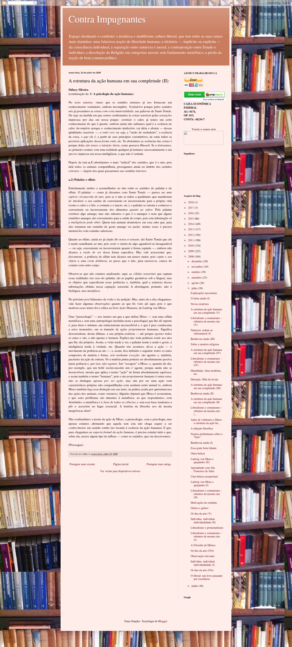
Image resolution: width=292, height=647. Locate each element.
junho (195, 586)
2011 (191, 240)
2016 (191, 213)
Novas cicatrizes (200, 304)
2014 (191, 224)
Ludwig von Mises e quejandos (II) (202, 460)
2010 (191, 245)
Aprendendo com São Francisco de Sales (203, 469)
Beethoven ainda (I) (202, 443)
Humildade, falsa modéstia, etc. (206, 372)
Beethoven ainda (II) (202, 393)
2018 (191, 202)
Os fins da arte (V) (201, 513)
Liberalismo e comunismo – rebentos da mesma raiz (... (206, 411)
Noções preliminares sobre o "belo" (206, 435)
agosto (195, 283)
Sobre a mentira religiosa (205, 344)
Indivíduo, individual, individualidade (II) (203, 520)
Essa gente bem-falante (204, 448)
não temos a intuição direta (103, 145)
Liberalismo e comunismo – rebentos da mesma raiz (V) (206, 321)
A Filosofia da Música (203, 545)
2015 (191, 218)
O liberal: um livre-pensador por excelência (207, 577)
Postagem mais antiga (159, 464)
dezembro (197, 261)
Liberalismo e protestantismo (207, 527)
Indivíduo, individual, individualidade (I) (203, 563)
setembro (196, 277)
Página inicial (121, 464)
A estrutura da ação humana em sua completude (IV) (206, 351)
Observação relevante (203, 556)
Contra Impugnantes (107, 18)
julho (194, 288)
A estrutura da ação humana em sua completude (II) (206, 400)
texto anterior (83, 102)
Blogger (162, 621)
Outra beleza (198, 453)
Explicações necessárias (204, 293)
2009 (191, 251)
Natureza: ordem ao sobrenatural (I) (202, 331)
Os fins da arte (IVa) (202, 570)
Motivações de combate (204, 502)
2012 (191, 235)
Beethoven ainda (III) (203, 339)
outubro (196, 272)
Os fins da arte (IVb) (202, 551)
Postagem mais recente (82, 464)
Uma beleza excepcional (204, 476)
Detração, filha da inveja (204, 379)
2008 (191, 256)
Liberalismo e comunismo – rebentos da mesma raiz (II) (206, 494)
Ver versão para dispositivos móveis (120, 471)
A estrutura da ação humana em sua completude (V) (206, 310)
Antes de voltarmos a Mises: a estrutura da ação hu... (206, 421)
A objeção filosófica (202, 428)
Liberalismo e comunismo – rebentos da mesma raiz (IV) (206, 362)
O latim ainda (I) (200, 298)
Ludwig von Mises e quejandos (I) (202, 483)
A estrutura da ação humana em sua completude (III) (206, 386)
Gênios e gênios (199, 508)
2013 (191, 229)
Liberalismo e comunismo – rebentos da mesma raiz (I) (206, 536)
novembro (197, 266)
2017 (191, 207)
